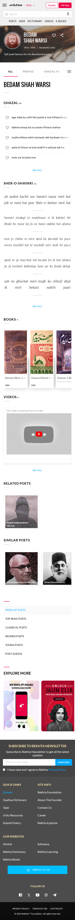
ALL (10, 71)
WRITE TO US (41, 869)
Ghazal (51, 71)
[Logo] (16, 5)
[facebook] (20, 895)
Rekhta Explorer (48, 822)
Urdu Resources (13, 815)
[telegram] (55, 895)
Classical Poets (16, 627)
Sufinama (43, 844)
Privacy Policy (57, 769)
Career (42, 815)
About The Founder (50, 799)
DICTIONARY (34, 21)
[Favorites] (54, 35)
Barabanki (44, 48)
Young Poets (14, 644)
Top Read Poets (15, 618)
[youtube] (37, 895)
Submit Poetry (12, 822)
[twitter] (29, 895)
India (52, 48)
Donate (52, 5)
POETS (12, 21)
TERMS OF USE (39, 908)
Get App (65, 5)
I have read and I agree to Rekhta (36, 769)
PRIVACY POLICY (21, 908)
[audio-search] (68, 14)
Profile (28, 71)
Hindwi (7, 844)
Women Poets (14, 636)
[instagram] (46, 895)
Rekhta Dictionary (14, 851)
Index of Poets (15, 609)
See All (37, 170)
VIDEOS (49, 21)
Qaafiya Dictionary (15, 799)
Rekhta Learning (48, 851)
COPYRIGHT (56, 908)
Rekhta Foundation (50, 792)
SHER (22, 21)
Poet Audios (13, 653)
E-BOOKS (61, 21)
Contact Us (45, 807)
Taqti (6, 807)
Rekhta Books (11, 859)
